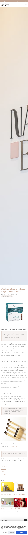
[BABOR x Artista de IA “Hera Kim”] (7, 502)
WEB (2, 471)
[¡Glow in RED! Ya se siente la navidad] (20, 502)
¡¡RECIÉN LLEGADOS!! (7, 296)
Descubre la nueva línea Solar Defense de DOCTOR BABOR (7, 493)
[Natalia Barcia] (5, 4)
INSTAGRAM (4, 466)
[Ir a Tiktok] (24, 1)
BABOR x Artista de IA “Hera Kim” (7, 509)
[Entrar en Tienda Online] (18, 1)
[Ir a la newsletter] (26, 1)
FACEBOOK (4, 474)
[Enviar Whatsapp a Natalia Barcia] (2, 1)
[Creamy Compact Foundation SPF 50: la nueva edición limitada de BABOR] (20, 487)
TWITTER (3, 469)
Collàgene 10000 (13, 446)
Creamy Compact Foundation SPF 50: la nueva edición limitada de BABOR (20, 493)
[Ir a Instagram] (22, 1)
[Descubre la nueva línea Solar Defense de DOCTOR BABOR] (7, 487)
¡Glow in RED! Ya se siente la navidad (20, 509)
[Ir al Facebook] (20, 1)
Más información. (22, 528)
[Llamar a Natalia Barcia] (4, 1)
